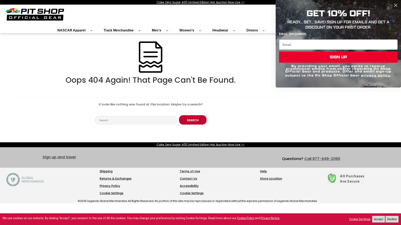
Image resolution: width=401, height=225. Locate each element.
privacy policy (375, 75)
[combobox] (136, 120)
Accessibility (189, 186)
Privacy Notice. (270, 218)
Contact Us (188, 178)
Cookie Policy (245, 218)
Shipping (106, 171)
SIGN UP (338, 57)
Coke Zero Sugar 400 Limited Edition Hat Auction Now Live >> (201, 2)
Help (263, 171)
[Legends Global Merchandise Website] (25, 185)
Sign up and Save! (59, 157)
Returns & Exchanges (116, 178)
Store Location (271, 178)
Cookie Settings (111, 193)
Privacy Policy (110, 186)
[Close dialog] (395, 5)
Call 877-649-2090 (322, 158)
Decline (392, 219)
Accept (378, 219)
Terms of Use (190, 171)
